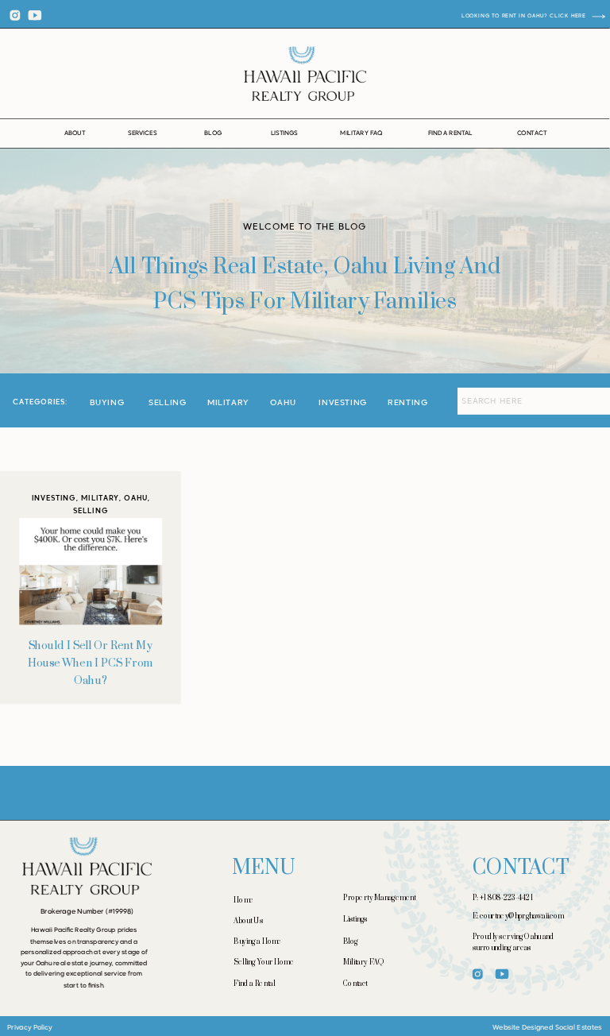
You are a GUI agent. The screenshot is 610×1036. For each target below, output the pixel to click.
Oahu (136, 497)
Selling (90, 510)
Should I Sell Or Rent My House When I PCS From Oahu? (91, 663)
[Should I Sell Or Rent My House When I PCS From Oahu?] (90, 570)
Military (100, 497)
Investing (54, 497)
